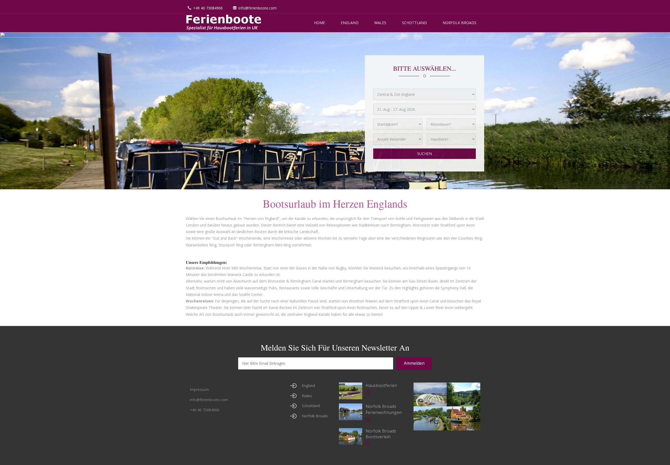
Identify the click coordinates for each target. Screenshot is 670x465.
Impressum (199, 389)
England (350, 22)
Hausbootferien (381, 385)
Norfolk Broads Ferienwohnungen (384, 409)
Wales (380, 22)
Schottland (414, 22)
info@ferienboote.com (257, 7)
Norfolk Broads (459, 22)
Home (319, 22)
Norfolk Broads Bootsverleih (381, 434)
